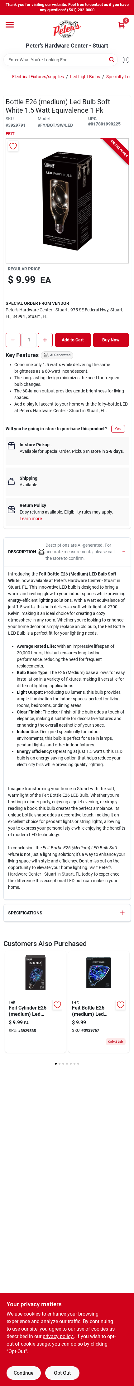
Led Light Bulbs (85, 76)
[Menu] (10, 25)
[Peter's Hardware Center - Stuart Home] (67, 28)
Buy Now (110, 339)
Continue (23, 1373)
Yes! (118, 429)
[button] (67, 552)
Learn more (31, 518)
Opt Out (62, 1373)
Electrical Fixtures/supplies (38, 76)
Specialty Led (119, 76)
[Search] (112, 59)
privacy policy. (58, 1336)
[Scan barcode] (125, 59)
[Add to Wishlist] (13, 146)
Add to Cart (73, 339)
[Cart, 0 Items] (121, 25)
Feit (10, 133)
